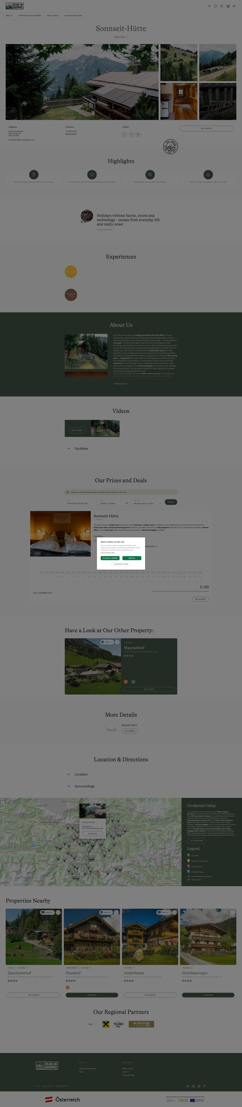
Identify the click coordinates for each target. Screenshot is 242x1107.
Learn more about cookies (108, 552)
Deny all (132, 558)
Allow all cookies (110, 558)
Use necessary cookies (121, 564)
